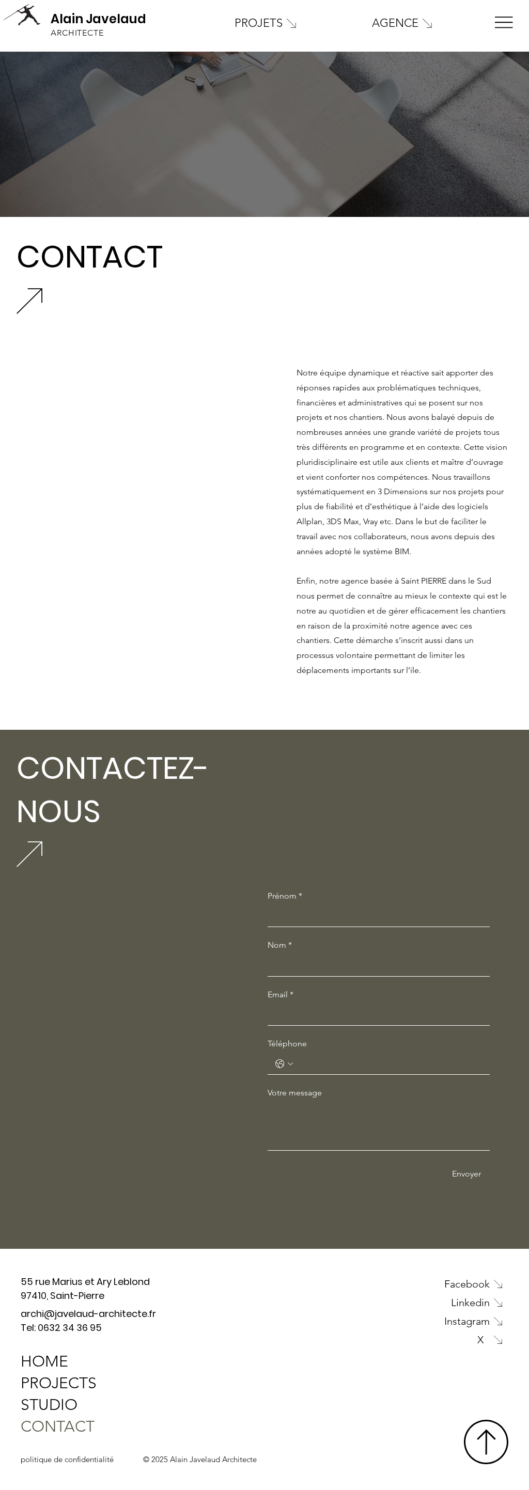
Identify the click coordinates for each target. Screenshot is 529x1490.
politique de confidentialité (67, 1459)
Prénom (285, 896)
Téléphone (287, 1043)
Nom (280, 945)
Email (280, 994)
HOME (44, 1361)
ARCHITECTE (77, 33)
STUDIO (49, 1404)
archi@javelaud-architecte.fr (88, 1313)
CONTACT (58, 1426)
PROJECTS (59, 1383)
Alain (67, 18)
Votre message (295, 1092)
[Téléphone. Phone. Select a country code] (284, 1064)
